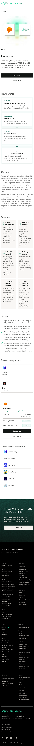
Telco (20, 592)
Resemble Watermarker (5, 574)
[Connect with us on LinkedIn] (7, 738)
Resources (21, 687)
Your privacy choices (7, 732)
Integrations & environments (22, 696)
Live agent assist (23, 582)
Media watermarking (24, 580)
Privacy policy (5, 724)
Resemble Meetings (7, 584)
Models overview (23, 627)
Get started (17, 75)
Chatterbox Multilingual (21, 660)
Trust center (5, 643)
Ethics (20, 682)
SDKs (3, 629)
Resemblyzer (22, 638)
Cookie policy (5, 729)
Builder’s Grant (22, 693)
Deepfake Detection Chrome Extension (7, 590)
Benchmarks (5, 640)
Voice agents (22, 569)
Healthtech (21, 602)
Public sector (22, 604)
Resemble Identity (7, 571)
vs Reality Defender (7, 683)
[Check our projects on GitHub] (16, 738)
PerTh (20, 633)
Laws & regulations (7, 649)
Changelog (4, 634)
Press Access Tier (24, 699)
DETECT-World (22, 644)
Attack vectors (6, 652)
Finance (20, 597)
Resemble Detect (6, 582)
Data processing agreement (6, 617)
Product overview (6, 565)
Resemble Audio (6, 603)
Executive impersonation (22, 576)
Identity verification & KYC (25, 585)
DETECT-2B (22, 649)
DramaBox (21, 669)
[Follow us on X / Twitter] (2, 738)
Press (20, 684)
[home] (11, 3)
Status (3, 609)
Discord (3, 661)
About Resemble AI (24, 677)
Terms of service (6, 727)
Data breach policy (7, 614)
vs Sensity (4, 686)
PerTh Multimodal (23, 635)
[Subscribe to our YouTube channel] (11, 738)
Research (4, 656)
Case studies (5, 659)
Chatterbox (21, 655)
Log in (3, 612)
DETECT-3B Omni (23, 646)
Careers (20, 680)
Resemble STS (5, 606)
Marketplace (22, 595)
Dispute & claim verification (23, 572)
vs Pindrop (4, 681)
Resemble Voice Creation (6, 600)
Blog (2, 654)
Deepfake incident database (7, 646)
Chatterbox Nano (23, 664)
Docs (3, 632)
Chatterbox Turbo (23, 657)
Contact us (17, 81)
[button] (31, 3)
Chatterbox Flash (23, 666)
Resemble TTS (5, 597)
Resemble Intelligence (8, 586)
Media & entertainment (25, 600)
